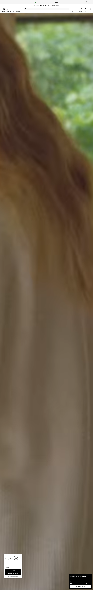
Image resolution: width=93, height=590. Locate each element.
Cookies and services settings (13, 576)
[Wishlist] (86, 9)
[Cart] (90, 9)
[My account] (82, 9)
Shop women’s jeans (48, 5)
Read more (7, 567)
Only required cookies (13, 573)
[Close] (90, 576)
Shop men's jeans (55, 5)
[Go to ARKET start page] (5, 9)
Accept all (13, 570)
